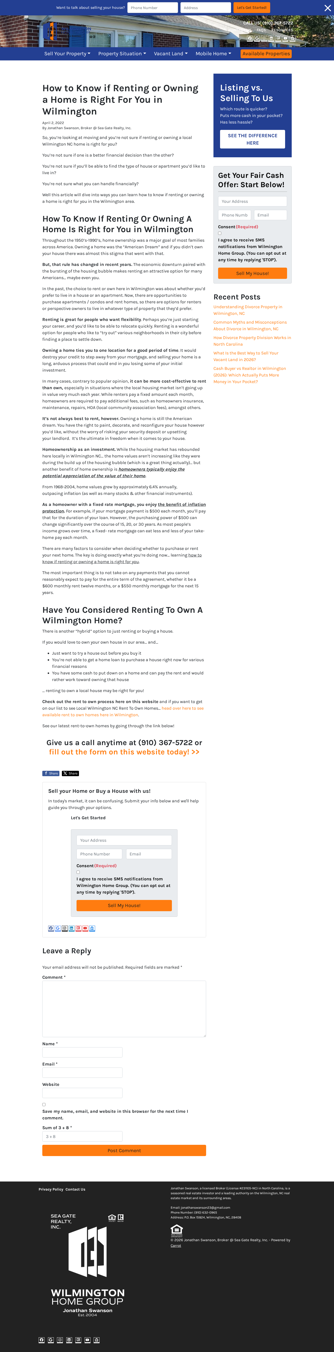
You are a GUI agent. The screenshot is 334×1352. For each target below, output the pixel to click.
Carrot (176, 1245)
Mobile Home (211, 53)
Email (49, 1064)
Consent (97, 865)
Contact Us (240, 30)
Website (50, 1084)
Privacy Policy (51, 1189)
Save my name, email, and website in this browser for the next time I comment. (115, 1115)
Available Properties (266, 53)
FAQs (261, 30)
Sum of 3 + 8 (57, 1127)
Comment (54, 977)
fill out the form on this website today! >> (124, 751)
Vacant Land (168, 53)
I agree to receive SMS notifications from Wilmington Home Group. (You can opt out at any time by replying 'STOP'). (123, 885)
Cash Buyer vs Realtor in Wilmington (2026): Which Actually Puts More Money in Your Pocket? (249, 375)
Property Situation (120, 53)
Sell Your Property (65, 53)
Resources (282, 30)
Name (50, 1043)
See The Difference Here (253, 139)
